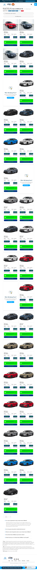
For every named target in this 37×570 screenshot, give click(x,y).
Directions (23, 560)
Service (19, 560)
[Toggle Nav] (35, 4)
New (9, 560)
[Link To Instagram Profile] (18, 559)
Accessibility (24, 565)
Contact (28, 560)
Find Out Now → (10, 97)
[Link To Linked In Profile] (16, 559)
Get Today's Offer (10, 45)
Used (12, 560)
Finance (15, 560)
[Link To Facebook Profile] (15, 559)
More (10, 39)
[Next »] (10, 517)
